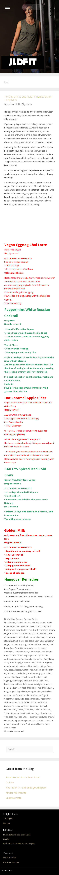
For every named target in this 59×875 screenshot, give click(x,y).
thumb (44, 713)
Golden (37, 669)
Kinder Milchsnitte (16, 792)
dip (17, 666)
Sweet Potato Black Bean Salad (23, 777)
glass (10, 669)
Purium (34, 702)
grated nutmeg (33, 673)
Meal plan (38, 684)
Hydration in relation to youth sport (26, 787)
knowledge (17, 680)
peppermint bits (32, 698)
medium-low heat (18, 687)
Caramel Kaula (26, 633)
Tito (6, 716)
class (21, 640)
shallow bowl (10, 709)
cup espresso (30, 655)
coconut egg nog (18, 644)
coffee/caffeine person (37, 644)
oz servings (18, 698)
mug (6, 691)
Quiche (10, 782)
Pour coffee (23, 702)
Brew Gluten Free (24, 630)
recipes (7, 706)
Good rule (20, 673)
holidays (16, 677)
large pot (28, 680)
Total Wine (22, 716)
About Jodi (7, 818)
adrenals (11, 622)
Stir (31, 709)
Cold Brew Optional (19, 648)
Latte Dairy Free (40, 680)
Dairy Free (48, 659)
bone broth (9, 630)
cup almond (47, 651)
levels (6, 684)
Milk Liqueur (47, 687)
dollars (23, 666)
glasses (17, 669)
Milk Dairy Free (34, 687)
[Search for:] (30, 749)
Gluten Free (27, 669)
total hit (12, 716)
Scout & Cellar (9, 857)
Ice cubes (25, 677)
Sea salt (43, 706)
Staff (27, 709)
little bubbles (16, 684)
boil (49, 626)
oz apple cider (34, 691)
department (9, 666)
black (38, 626)
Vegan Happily (37, 724)
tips (49, 713)
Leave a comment (15, 731)
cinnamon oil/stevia (35, 637)
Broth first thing (40, 630)
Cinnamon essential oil (14, 637)
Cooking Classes (14, 619)
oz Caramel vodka (21, 695)
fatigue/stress (47, 666)
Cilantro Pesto (13, 797)
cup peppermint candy (21, 659)
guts (43, 673)
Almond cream (39, 622)
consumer (36, 651)
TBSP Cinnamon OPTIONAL (17, 713)
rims (14, 706)
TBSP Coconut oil (42, 709)
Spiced (20, 709)
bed (27, 626)
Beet (32, 626)
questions (42, 702)
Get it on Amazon (11, 862)
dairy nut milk (28, 662)
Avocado (20, 626)
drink (29, 666)
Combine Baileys (22, 651)
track (41, 716)
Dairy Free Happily (12, 662)
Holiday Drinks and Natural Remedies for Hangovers (28, 98)
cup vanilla (38, 659)
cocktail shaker (32, 640)
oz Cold (34, 695)
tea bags (36, 713)
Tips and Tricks (31, 619)
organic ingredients (18, 691)
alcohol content (23, 622)
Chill (50, 633)
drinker (36, 666)
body (44, 626)
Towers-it (33, 716)
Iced (33, 677)
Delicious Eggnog (44, 662)
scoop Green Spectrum (28, 706)
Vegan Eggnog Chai (21, 724)
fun (5, 669)
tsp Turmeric (38, 720)
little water (28, 684)
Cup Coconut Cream (13, 655)
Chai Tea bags (40, 633)
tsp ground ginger (23, 720)
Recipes (6, 823)
